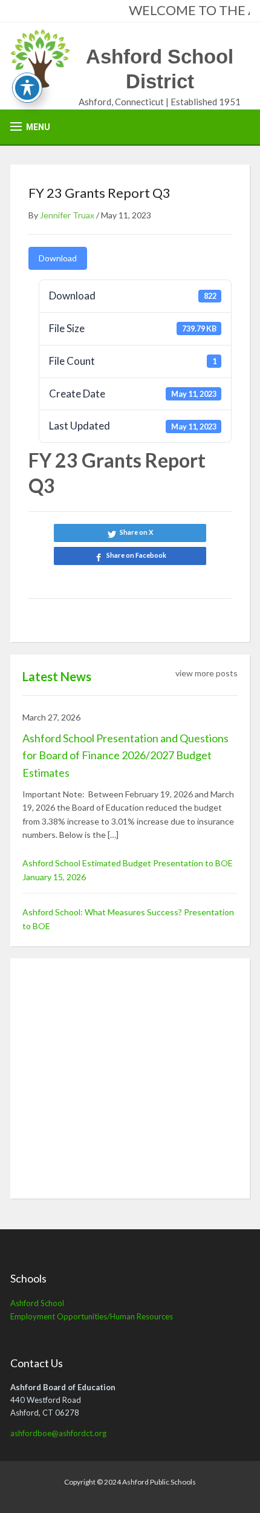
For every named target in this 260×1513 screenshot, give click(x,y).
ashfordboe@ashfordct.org (58, 1433)
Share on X (136, 532)
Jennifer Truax (67, 215)
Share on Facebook (136, 555)
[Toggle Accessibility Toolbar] (27, 87)
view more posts (206, 673)
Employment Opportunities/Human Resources (91, 1316)
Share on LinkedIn (130, 578)
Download (58, 258)
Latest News (56, 676)
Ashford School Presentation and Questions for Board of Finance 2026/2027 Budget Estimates (125, 755)
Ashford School (37, 1303)
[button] (30, 127)
